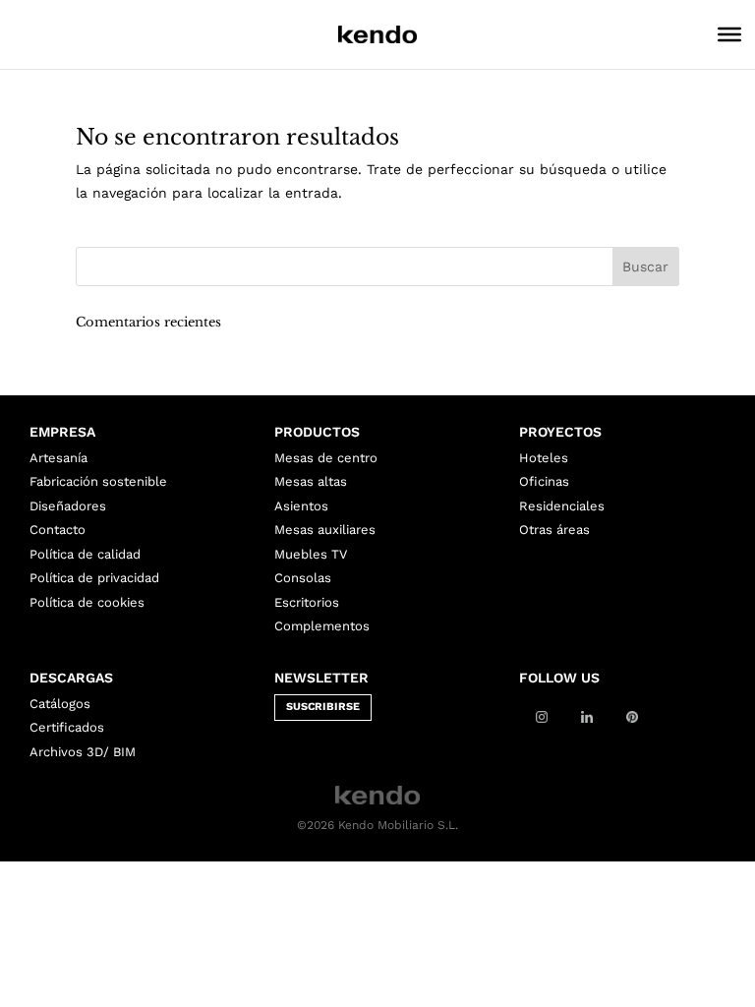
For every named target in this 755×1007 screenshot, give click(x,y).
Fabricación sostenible (98, 481)
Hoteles (543, 457)
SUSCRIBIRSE (323, 706)
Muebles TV (310, 554)
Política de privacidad (94, 577)
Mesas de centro (326, 457)
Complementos (322, 626)
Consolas (302, 577)
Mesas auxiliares (325, 529)
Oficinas (544, 481)
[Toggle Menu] (729, 34)
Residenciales (562, 506)
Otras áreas (554, 529)
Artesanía (58, 457)
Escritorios (306, 602)
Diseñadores (67, 506)
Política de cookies (87, 602)
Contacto (57, 529)
